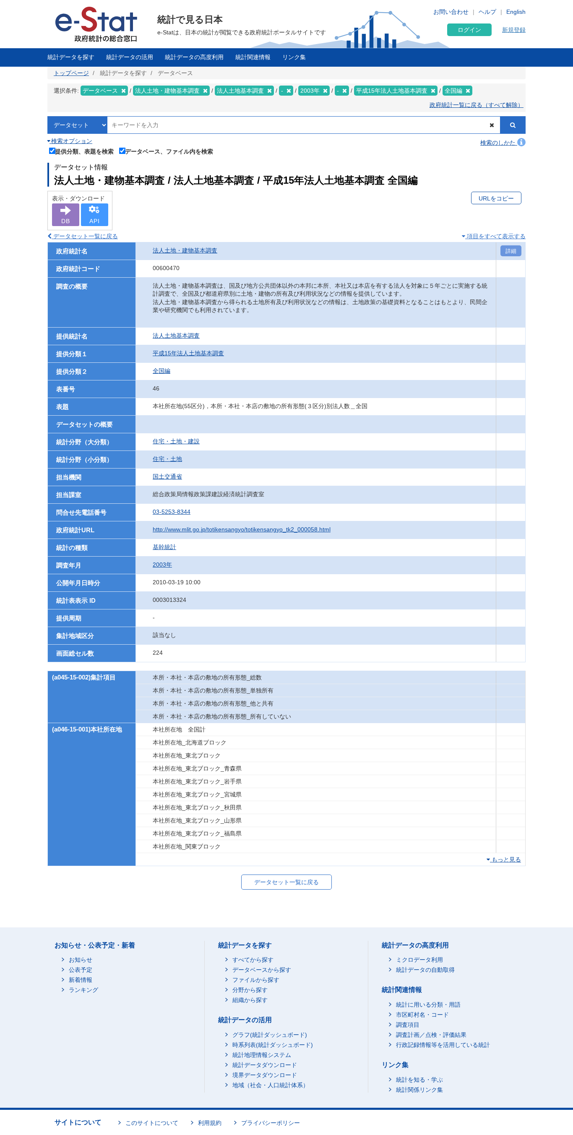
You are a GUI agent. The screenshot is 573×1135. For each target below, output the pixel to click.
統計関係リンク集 (419, 1090)
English (516, 12)
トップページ (71, 73)
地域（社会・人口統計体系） (270, 1085)
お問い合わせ (451, 12)
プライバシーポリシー (270, 1123)
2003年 (162, 564)
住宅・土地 (167, 459)
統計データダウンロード (264, 1065)
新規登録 (514, 29)
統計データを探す (70, 57)
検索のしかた (498, 142)
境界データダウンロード (264, 1075)
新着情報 (80, 980)
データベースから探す (261, 970)
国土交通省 (167, 476)
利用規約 (209, 1123)
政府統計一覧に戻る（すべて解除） (477, 105)
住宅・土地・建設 (176, 441)
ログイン (469, 29)
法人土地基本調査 (176, 335)
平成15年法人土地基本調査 (188, 353)
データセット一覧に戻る (85, 236)
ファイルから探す (255, 980)
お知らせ (80, 960)
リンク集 (294, 57)
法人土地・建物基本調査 (185, 250)
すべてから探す (252, 960)
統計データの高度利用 (194, 57)
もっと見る (505, 859)
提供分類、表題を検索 (84, 151)
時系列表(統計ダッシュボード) (272, 1045)
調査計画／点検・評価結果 (431, 1035)
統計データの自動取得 (425, 970)
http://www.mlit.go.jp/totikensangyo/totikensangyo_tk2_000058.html (242, 529)
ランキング (83, 990)
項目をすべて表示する (495, 236)
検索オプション (70, 141)
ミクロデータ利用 (419, 960)
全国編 (161, 370)
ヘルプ (487, 12)
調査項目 (407, 1025)
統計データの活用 (129, 57)
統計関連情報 (253, 57)
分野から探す (250, 990)
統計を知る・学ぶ (419, 1080)
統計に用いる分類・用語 (428, 1004)
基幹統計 (164, 547)
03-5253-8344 (171, 511)
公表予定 (80, 970)
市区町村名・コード (422, 1015)
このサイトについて (151, 1123)
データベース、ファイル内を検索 (169, 151)
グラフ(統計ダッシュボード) (269, 1035)
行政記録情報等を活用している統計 (443, 1045)
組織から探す (250, 1000)
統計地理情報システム (261, 1055)
